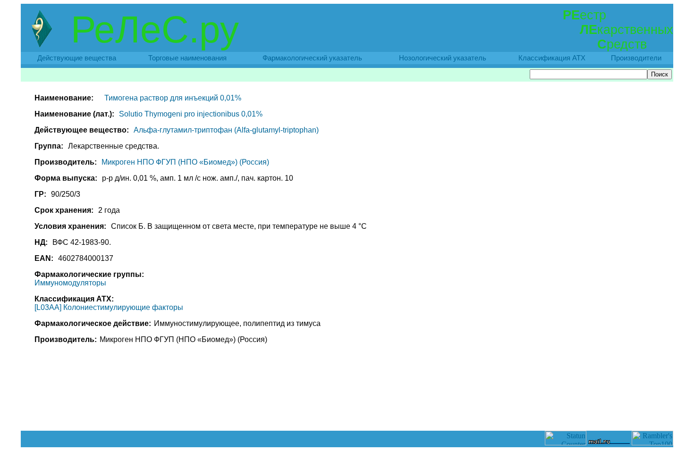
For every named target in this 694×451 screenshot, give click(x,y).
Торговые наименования (187, 58)
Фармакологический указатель (312, 58)
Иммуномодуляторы (70, 283)
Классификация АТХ (551, 58)
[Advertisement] (347, 409)
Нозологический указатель (442, 58)
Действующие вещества (76, 58)
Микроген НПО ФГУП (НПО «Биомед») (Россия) (185, 162)
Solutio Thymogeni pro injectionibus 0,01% (190, 114)
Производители (636, 58)
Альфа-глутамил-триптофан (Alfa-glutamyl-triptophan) (226, 130)
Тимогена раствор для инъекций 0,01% (172, 98)
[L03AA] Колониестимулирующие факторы (108, 307)
